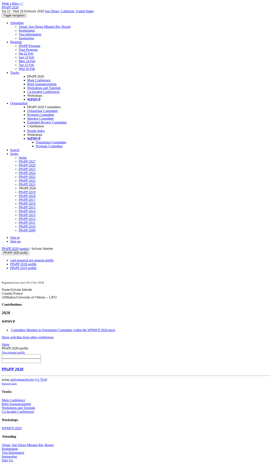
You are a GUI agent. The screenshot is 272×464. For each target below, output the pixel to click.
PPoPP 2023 (27, 177)
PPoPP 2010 (27, 226)
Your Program (28, 49)
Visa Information (30, 34)
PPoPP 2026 (27, 165)
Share (5, 344)
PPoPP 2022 (27, 180)
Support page (9, 383)
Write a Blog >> (12, 3)
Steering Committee (40, 118)
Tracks (14, 72)
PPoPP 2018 (27, 196)
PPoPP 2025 (27, 169)
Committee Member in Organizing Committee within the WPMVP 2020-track (63, 330)
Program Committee (40, 114)
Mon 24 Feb (27, 61)
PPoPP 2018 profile (23, 264)
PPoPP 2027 (27, 161)
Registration (27, 30)
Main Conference (39, 80)
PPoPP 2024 (27, 173)
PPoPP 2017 (27, 199)
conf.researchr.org (22, 379)
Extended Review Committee (47, 122)
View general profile (13, 352)
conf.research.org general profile (32, 260)
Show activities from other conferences (28, 337)
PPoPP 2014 (27, 211)
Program (16, 42)
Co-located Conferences (43, 92)
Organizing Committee (42, 111)
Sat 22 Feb (26, 53)
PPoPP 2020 (10, 248)
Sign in (15, 237)
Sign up (15, 241)
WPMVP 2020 (12, 428)
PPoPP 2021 (27, 184)
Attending (17, 23)
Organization (19, 103)
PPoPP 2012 (27, 219)
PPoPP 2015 (27, 207)
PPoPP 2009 (27, 230)
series (24, 248)
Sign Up (7, 460)
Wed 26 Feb (27, 69)
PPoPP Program (29, 46)
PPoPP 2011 (27, 222)
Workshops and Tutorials (44, 88)
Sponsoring (26, 38)
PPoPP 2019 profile (23, 268)
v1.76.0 (41, 379)
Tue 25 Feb (26, 65)
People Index (36, 131)
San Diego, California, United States (69, 11)
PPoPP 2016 (27, 203)
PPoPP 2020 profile (15, 252)
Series (23, 157)
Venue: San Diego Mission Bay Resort (45, 26)
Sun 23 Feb (26, 57)
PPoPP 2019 (27, 192)
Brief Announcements (42, 84)
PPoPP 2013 (27, 215)
